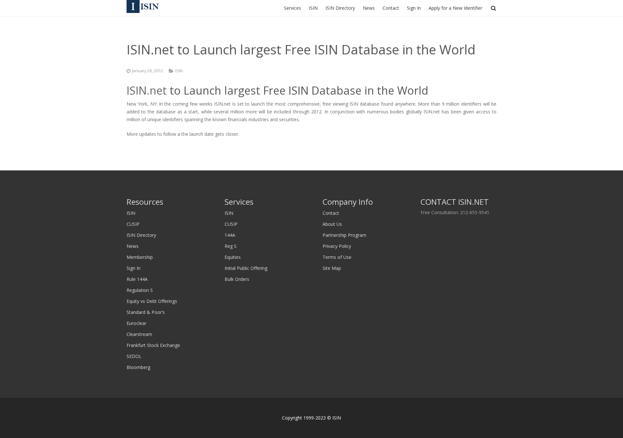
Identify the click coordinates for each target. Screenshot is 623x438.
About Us (332, 224)
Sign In (133, 268)
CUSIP (133, 224)
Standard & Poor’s (146, 312)
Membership (140, 257)
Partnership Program (344, 235)
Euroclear (136, 323)
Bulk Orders (237, 279)
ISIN (179, 71)
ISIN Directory (141, 235)
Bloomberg (138, 367)
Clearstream (139, 334)
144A (230, 235)
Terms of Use (337, 257)
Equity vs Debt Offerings (152, 301)
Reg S (231, 246)
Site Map (332, 268)
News (133, 246)
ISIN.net (147, 90)
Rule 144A (137, 279)
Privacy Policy (337, 246)
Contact (331, 213)
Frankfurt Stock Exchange (153, 345)
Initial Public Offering (246, 268)
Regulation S (140, 290)
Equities (233, 257)
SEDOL (134, 356)
